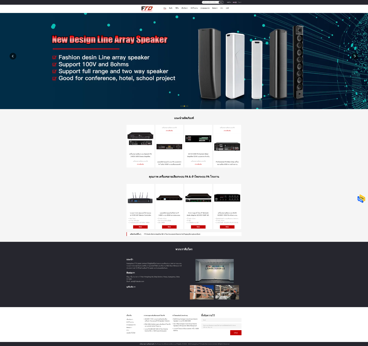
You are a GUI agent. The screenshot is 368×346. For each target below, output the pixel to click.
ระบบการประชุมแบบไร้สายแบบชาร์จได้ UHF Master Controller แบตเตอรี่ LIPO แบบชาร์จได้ (140, 214)
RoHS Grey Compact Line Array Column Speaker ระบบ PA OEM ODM (185, 320)
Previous (13, 56)
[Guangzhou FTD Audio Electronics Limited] (147, 8)
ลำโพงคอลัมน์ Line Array (180, 315)
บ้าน (165, 8)
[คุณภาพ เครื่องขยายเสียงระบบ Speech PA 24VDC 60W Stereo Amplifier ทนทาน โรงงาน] (140, 139)
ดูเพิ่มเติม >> (131, 287)
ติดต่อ (140, 227)
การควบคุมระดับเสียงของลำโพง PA (154, 315)
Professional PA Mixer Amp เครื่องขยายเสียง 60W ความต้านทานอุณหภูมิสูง (227, 163)
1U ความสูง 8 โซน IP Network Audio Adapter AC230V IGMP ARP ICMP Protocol (198, 214)
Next (355, 56)
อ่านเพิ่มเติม (140, 164)
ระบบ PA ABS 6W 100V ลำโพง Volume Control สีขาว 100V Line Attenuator (156, 330)
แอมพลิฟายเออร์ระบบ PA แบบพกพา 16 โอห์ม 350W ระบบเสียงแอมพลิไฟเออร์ (169, 163)
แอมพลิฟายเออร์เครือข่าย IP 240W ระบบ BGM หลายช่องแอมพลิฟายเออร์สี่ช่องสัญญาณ (169, 214)
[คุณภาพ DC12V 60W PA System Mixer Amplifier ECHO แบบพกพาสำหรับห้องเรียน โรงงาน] (198, 139)
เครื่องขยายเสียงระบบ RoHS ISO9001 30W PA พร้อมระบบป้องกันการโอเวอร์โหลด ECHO (227, 214)
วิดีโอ (177, 8)
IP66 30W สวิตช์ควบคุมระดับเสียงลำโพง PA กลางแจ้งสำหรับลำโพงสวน (157, 325)
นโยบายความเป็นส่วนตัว (147, 344)
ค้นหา (221, 2)
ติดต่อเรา (215, 8)
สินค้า (170, 8)
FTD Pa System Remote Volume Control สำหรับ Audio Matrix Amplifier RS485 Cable (170, 234)
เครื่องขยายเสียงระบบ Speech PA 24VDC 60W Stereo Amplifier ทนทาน (140, 155)
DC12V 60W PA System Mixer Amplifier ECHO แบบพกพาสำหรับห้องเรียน (198, 155)
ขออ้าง (229, 2)
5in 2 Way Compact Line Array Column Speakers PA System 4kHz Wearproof (185, 325)
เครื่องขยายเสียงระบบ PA (140, 161)
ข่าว (222, 8)
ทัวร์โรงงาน (194, 8)
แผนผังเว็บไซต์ (131, 333)
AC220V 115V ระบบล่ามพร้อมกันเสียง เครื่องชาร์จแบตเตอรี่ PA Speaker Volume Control (157, 320)
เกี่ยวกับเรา (184, 8)
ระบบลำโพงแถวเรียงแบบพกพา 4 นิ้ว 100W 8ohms (186, 329)
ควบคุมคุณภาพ (205, 8)
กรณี (227, 8)
